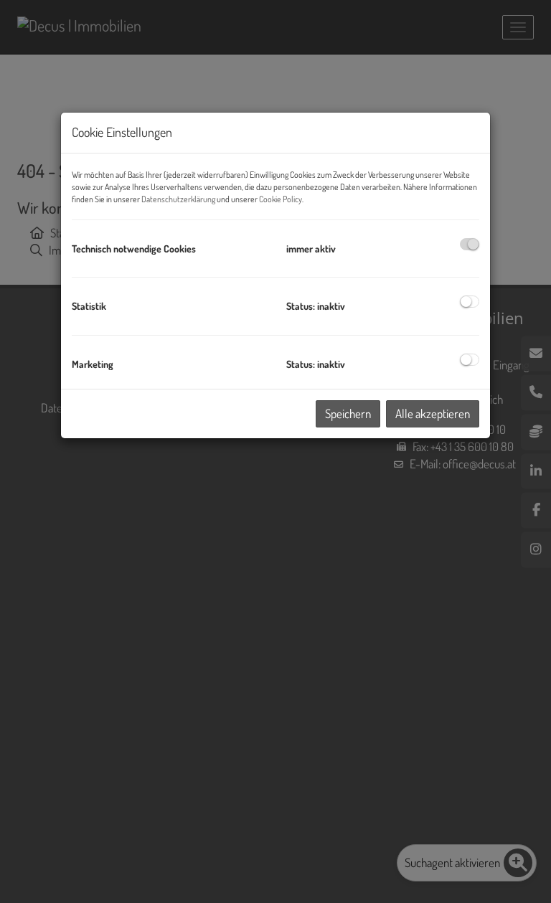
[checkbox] (469, 244)
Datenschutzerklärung (178, 199)
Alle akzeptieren (432, 413)
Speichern (348, 413)
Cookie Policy (280, 199)
